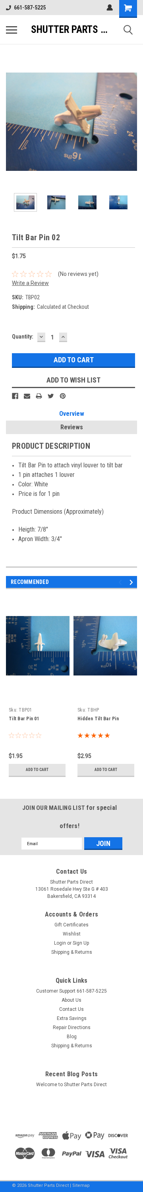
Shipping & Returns (71, 952)
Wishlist (72, 934)
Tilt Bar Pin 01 (24, 718)
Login (60, 943)
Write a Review (30, 283)
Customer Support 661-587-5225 (71, 991)
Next (131, 122)
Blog (72, 1036)
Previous (12, 122)
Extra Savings (72, 1018)
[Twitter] (51, 396)
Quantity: (22, 336)
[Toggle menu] (11, 29)
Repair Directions (72, 1027)
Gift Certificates (71, 925)
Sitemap (81, 1185)
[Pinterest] (63, 396)
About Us (71, 1000)
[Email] (27, 396)
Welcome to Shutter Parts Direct (71, 1084)
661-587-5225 (30, 7)
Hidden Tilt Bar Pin (98, 718)
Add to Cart (37, 769)
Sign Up (81, 943)
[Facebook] (15, 396)
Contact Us (71, 1009)
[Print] (39, 396)
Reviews (71, 427)
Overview (71, 413)
